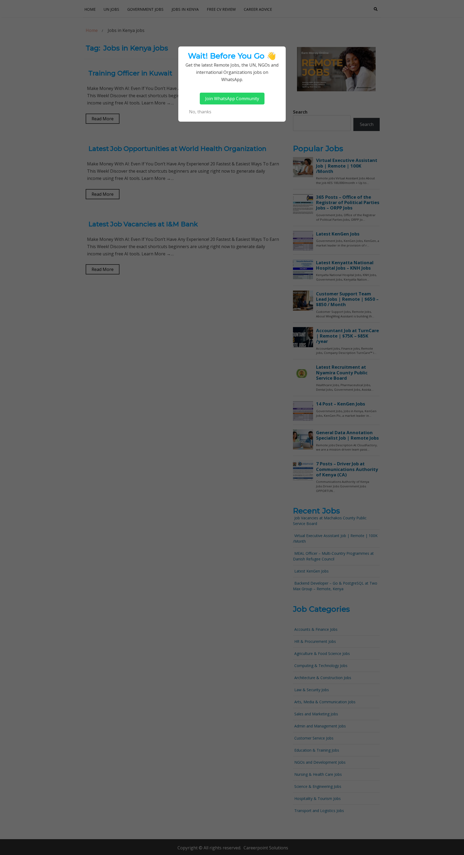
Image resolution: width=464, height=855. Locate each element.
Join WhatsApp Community (232, 99)
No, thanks (200, 112)
